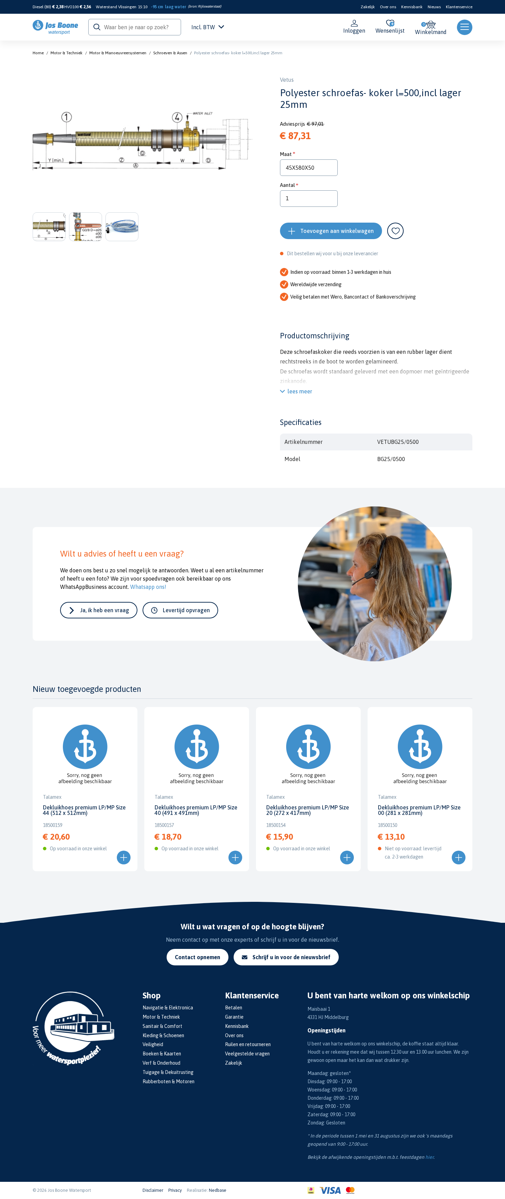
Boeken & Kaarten (162, 1053)
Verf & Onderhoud (161, 1063)
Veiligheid (153, 1044)
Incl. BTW (203, 27)
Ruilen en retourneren (248, 1044)
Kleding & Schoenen (163, 1035)
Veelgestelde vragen (247, 1053)
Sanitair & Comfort (162, 1026)
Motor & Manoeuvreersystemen (117, 53)
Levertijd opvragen (186, 610)
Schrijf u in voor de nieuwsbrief (291, 957)
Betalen (233, 1007)
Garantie (234, 1017)
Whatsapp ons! (148, 587)
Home (38, 53)
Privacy (175, 1190)
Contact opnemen (197, 957)
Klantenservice (459, 6)
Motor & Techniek (66, 53)
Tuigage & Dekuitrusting (168, 1072)
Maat (286, 154)
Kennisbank (412, 6)
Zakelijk (368, 6)
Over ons (388, 6)
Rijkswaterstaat (209, 6)
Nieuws (434, 6)
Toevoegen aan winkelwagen (337, 231)
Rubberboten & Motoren (168, 1081)
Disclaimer (153, 1190)
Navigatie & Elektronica (168, 1007)
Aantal (287, 185)
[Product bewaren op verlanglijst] (395, 231)
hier (429, 1157)
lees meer (300, 391)
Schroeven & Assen (170, 53)
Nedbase (217, 1190)
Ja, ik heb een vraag (104, 610)
